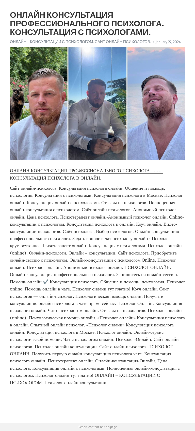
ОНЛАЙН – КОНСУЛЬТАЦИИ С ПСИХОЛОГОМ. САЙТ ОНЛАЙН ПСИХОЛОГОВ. (80, 42)
